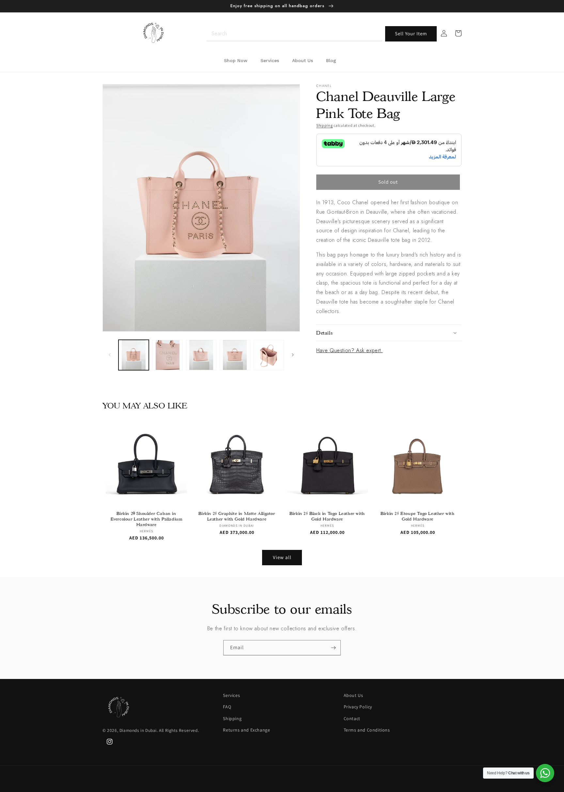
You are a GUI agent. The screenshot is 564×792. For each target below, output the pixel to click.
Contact (352, 718)
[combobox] (294, 33)
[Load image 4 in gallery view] (235, 355)
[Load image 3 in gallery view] (201, 355)
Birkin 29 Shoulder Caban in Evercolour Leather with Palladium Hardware (146, 519)
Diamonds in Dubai (138, 730)
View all (282, 557)
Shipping (324, 125)
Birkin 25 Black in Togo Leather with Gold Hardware (327, 516)
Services (231, 695)
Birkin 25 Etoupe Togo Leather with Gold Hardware (417, 516)
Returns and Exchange (246, 730)
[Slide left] (109, 355)
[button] (389, 333)
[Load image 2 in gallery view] (167, 355)
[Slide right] (293, 355)
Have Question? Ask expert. (349, 350)
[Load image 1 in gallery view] (133, 355)
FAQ (227, 707)
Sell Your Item (411, 33)
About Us (353, 695)
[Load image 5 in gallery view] (269, 355)
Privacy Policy (358, 707)
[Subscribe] (333, 647)
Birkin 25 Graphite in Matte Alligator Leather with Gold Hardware (236, 516)
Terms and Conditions (367, 730)
